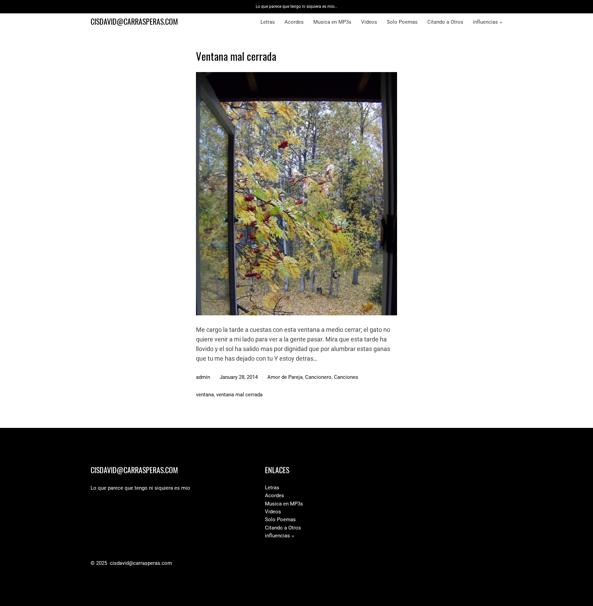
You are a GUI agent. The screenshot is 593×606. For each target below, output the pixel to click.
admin (203, 377)
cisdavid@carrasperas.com (134, 21)
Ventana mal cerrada (236, 56)
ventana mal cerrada (239, 395)
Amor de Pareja (285, 377)
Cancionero (318, 377)
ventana (205, 395)
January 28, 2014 (239, 377)
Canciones (346, 377)
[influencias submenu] (500, 22)
